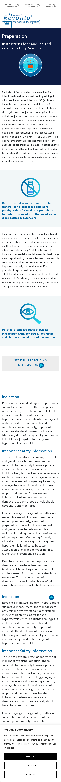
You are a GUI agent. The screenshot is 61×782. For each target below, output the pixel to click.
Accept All (30, 756)
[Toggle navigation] (7, 24)
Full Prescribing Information (12, 6)
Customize (30, 765)
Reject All (30, 775)
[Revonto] (26, 18)
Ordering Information (50, 6)
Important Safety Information (32, 6)
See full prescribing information (30, 363)
